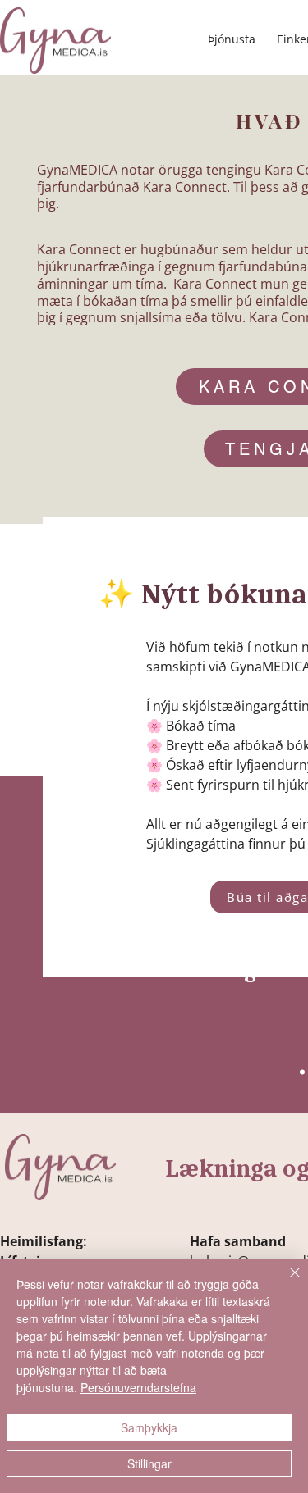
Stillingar (149, 1463)
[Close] (285, 1282)
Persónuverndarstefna (138, 1387)
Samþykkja (149, 1427)
